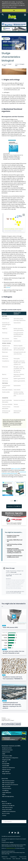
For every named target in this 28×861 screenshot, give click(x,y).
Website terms (4, 856)
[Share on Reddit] (12, 724)
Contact (4, 815)
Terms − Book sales (16, 858)
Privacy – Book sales (7, 858)
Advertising (24, 858)
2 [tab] (13, 500)
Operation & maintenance (8, 767)
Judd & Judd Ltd (17, 591)
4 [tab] (16, 500)
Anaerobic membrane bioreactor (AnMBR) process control (14, 556)
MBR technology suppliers (8, 782)
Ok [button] (14, 10)
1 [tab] (11, 500)
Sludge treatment (6, 773)
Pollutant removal (6, 769)
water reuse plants (16, 468)
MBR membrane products (8, 780)
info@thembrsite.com (10, 848)
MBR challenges (6, 771)
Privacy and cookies (7, 809)
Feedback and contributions (8, 811)
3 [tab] (15, 500)
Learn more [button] (13, 7)
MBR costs (4, 761)
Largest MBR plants (6, 792)
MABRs (3, 754)
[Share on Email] (20, 724)
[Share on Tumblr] (10, 724)
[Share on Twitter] (5, 724)
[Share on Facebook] (3, 724)
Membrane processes (7, 750)
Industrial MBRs (5, 765)
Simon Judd (13, 572)
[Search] (3, 14)
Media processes (6, 752)
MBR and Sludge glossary (8, 796)
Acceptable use (13, 856)
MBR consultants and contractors (10, 784)
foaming (8, 287)
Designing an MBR (6, 759)
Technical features (6, 788)
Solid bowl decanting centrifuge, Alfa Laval (14, 545)
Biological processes (7, 748)
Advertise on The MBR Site (14, 506)
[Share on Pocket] (15, 724)
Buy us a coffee (6, 813)
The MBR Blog (5, 790)
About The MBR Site (6, 803)
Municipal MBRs (5, 763)
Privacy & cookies (22, 856)
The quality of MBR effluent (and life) (14, 540)
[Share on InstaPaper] (17, 724)
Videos (3, 794)
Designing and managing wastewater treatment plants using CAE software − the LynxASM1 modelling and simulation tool (15, 550)
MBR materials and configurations (10, 757)
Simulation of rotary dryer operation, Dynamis (13, 536)
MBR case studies (6, 786)
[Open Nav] (25, 14)
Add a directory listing (7, 807)
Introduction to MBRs (7, 755)
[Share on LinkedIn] (8, 724)
